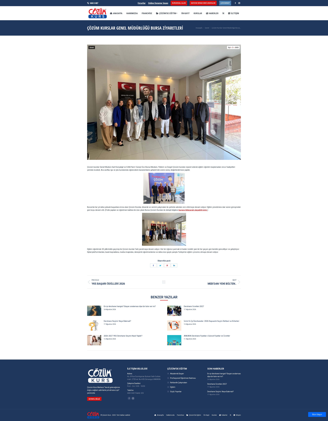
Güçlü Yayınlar (176, 392)
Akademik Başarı (177, 374)
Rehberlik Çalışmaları (178, 383)
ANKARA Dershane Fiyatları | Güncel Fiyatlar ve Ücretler (207, 336)
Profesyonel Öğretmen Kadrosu (183, 378)
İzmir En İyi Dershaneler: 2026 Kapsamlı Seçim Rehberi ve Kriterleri (211, 321)
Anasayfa (199, 28)
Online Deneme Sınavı (158, 3)
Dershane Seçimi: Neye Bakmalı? (117, 321)
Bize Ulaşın (317, 414)
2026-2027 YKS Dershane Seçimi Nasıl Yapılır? (123, 336)
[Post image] (94, 311)
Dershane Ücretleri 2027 (194, 306)
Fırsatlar (142, 3)
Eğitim (172, 387)
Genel (207, 28)
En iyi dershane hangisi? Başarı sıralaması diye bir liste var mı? (130, 306)
